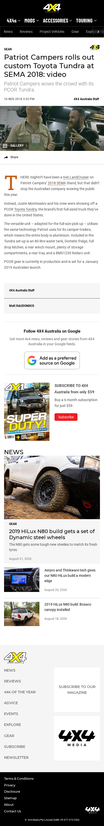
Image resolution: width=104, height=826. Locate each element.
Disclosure (12, 791)
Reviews (26, 32)
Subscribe (14, 746)
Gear (75, 32)
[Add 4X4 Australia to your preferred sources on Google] (52, 360)
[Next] (98, 32)
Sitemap (10, 798)
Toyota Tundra (25, 209)
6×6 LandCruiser (76, 177)
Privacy (9, 785)
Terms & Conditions (19, 779)
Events (11, 714)
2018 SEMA (57, 183)
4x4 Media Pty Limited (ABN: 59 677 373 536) (54, 819)
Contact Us (12, 811)
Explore (12, 724)
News (8, 32)
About (9, 805)
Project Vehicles (52, 32)
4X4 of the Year (20, 692)
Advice (11, 703)
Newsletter (16, 757)
